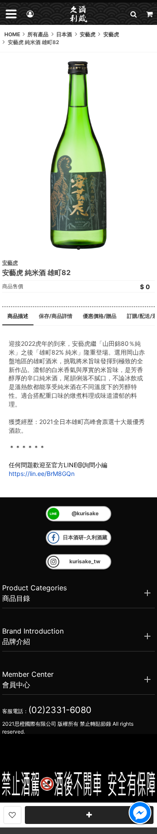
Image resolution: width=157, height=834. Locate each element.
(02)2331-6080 (60, 710)
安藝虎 (10, 262)
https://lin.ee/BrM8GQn (42, 473)
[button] (133, 14)
